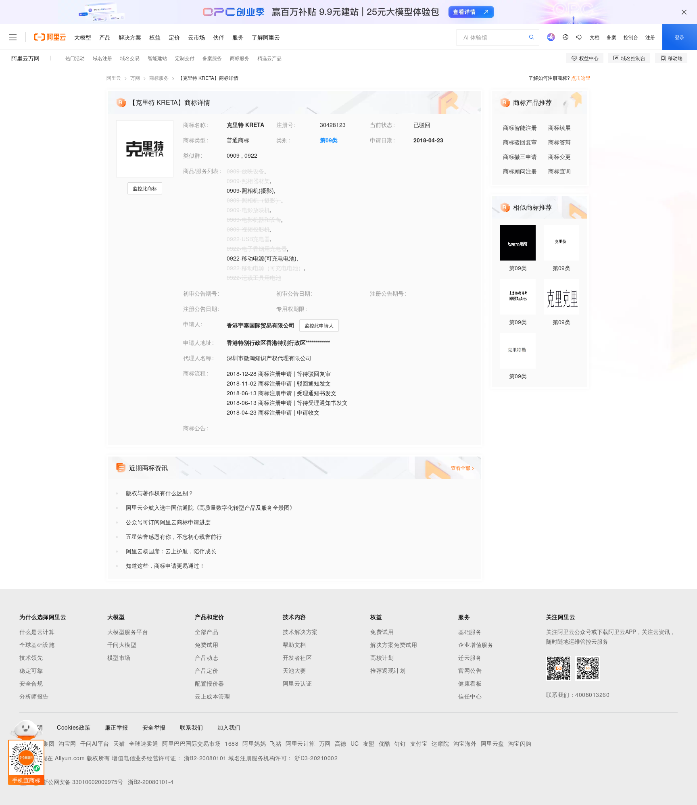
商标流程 (194, 373)
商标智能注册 (520, 127)
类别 (282, 140)
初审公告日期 (293, 293)
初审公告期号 (200, 293)
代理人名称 (197, 358)
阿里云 (113, 77)
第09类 (329, 140)
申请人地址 (197, 342)
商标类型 (194, 140)
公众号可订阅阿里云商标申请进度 (168, 522)
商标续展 (559, 127)
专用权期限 (290, 308)
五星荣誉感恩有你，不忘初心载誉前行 (174, 536)
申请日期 (381, 140)
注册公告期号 (387, 293)
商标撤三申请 (520, 156)
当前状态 (381, 125)
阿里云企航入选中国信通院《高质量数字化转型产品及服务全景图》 (210, 507)
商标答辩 (559, 142)
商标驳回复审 (520, 142)
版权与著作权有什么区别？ (160, 493)
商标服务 (159, 77)
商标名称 (194, 125)
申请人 (191, 324)
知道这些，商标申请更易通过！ (165, 565)
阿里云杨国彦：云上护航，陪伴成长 (171, 551)
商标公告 (194, 428)
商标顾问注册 (520, 171)
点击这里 (581, 77)
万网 (135, 77)
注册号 (284, 125)
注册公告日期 (200, 308)
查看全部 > (462, 468)
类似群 (191, 155)
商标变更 (559, 156)
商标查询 (559, 171)
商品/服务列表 (201, 171)
